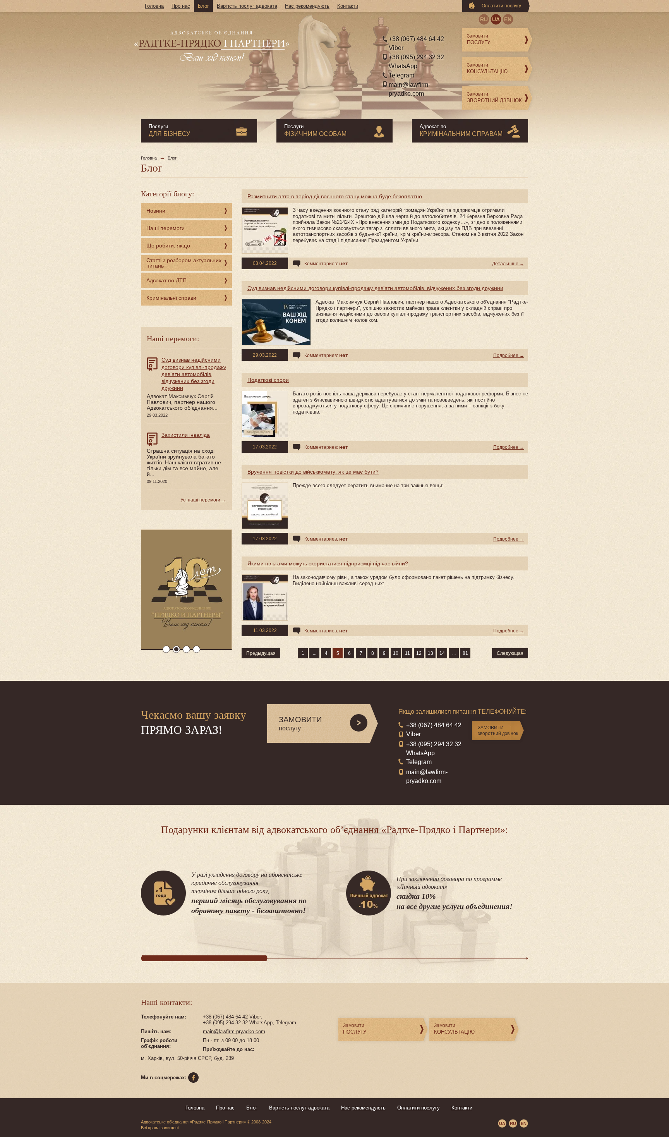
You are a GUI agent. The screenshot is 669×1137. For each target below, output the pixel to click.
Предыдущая (261, 653)
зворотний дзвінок (498, 730)
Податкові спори (268, 380)
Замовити (478, 39)
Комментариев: (326, 263)
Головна (154, 6)
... (314, 653)
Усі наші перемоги (200, 500)
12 (419, 653)
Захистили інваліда (185, 435)
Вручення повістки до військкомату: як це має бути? (313, 472)
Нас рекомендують (307, 6)
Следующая (510, 653)
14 (442, 653)
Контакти (347, 6)
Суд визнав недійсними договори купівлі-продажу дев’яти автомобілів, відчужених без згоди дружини (375, 288)
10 (395, 653)
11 (407, 653)
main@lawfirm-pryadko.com (234, 1031)
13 (430, 653)
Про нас (181, 6)
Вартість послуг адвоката (247, 6)
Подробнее (505, 355)
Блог (203, 6)
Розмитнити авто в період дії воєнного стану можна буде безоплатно (334, 196)
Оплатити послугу (501, 6)
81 (465, 653)
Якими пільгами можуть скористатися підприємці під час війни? (327, 563)
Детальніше (505, 263)
